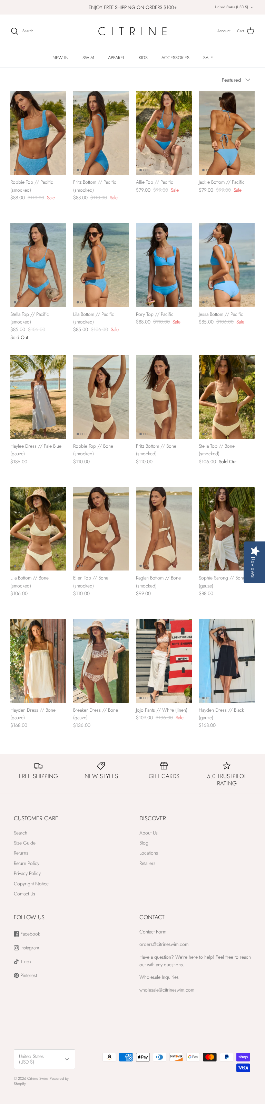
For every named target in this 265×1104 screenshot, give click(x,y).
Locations (148, 852)
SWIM (88, 57)
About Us (148, 832)
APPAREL (116, 57)
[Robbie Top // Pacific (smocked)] (38, 133)
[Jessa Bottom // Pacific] (227, 265)
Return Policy (26, 863)
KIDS (143, 57)
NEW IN (60, 57)
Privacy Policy (27, 873)
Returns (21, 852)
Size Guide (25, 842)
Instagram (29, 947)
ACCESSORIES (175, 57)
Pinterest (28, 975)
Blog (143, 842)
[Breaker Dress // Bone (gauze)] (101, 661)
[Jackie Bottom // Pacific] (227, 133)
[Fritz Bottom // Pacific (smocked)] (101, 133)
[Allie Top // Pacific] (164, 133)
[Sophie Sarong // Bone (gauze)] (227, 529)
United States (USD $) (231, 7)
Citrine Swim (37, 1078)
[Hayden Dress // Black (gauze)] (227, 661)
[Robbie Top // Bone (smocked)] (101, 397)
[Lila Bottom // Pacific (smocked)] (101, 265)
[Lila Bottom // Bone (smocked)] (38, 529)
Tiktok (25, 961)
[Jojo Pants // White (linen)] (164, 661)
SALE (208, 57)
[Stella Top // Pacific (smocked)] (38, 265)
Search (20, 832)
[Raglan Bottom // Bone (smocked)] (164, 529)
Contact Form (152, 931)
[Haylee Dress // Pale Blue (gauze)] (38, 397)
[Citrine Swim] (132, 31)
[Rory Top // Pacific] (164, 265)
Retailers (147, 863)
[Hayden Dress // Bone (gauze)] (38, 661)
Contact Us (24, 893)
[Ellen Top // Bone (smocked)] (101, 529)
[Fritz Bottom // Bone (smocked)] (164, 397)
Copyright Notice (31, 883)
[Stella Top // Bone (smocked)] (227, 397)
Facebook (29, 934)
